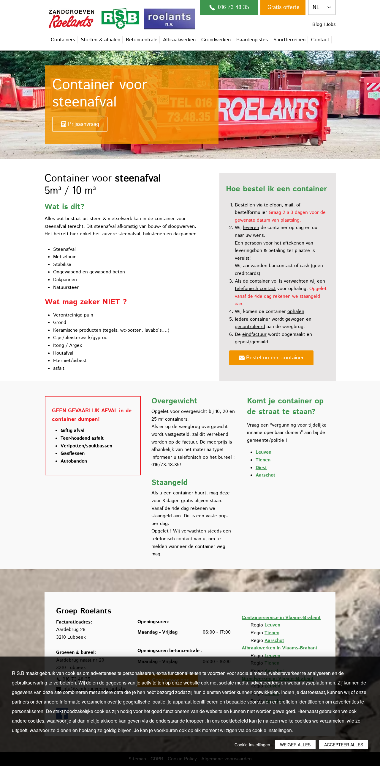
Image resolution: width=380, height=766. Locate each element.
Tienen (272, 632)
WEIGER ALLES (295, 745)
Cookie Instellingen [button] (252, 745)
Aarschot (274, 640)
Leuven (272, 625)
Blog (317, 24)
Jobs (330, 24)
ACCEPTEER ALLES (343, 745)
